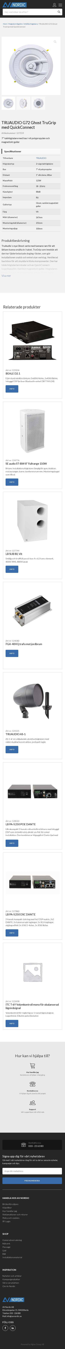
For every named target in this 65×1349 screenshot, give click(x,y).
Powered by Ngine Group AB (32, 1344)
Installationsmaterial (12, 1257)
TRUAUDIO (41, 158)
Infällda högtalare (31, 24)
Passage (6, 1247)
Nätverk (6, 1243)
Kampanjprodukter (11, 1279)
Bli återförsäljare (10, 1204)
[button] (55, 41)
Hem (5, 24)
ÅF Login (6, 1221)
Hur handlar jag (9, 1211)
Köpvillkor (7, 1207)
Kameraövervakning (12, 1240)
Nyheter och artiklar (12, 1276)
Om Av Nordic (8, 1286)
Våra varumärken (10, 1282)
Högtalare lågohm (15, 24)
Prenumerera (32, 1181)
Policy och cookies (11, 1218)
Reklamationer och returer (15, 1214)
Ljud (4, 1250)
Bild (4, 1254)
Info (12, 389)
